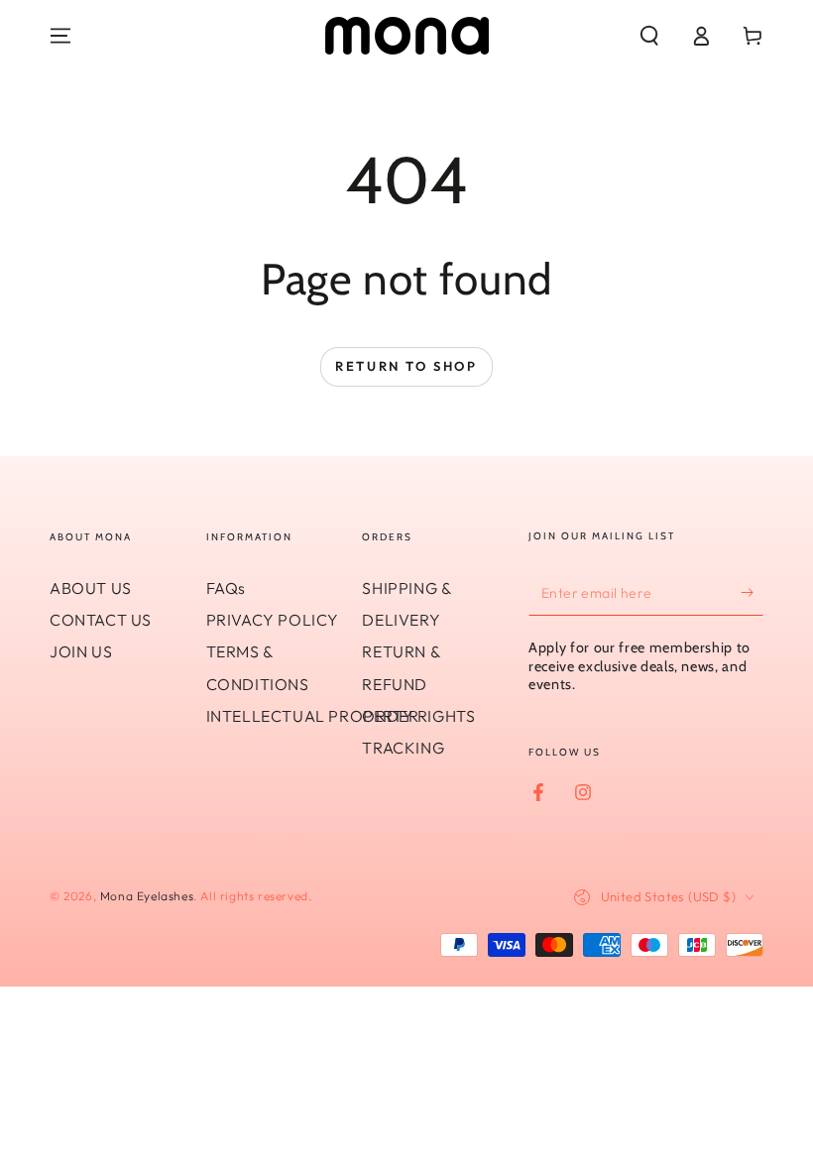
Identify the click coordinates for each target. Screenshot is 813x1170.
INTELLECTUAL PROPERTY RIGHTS (341, 716)
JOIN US (81, 651)
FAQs (226, 588)
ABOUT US (91, 588)
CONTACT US (101, 620)
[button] (649, 36)
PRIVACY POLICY (272, 620)
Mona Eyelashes (146, 895)
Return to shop (406, 366)
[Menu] (60, 36)
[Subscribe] (752, 593)
